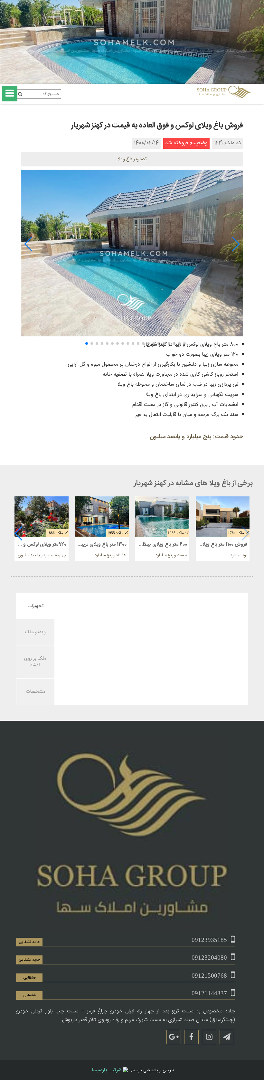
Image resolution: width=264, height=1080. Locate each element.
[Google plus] (173, 1037)
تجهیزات (35, 606)
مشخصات (35, 692)
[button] (235, 244)
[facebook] (191, 1037)
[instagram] (209, 1037)
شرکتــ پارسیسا (106, 1070)
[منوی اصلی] (9, 93)
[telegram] (227, 1037)
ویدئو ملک (35, 632)
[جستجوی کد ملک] (20, 94)
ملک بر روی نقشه (35, 661)
